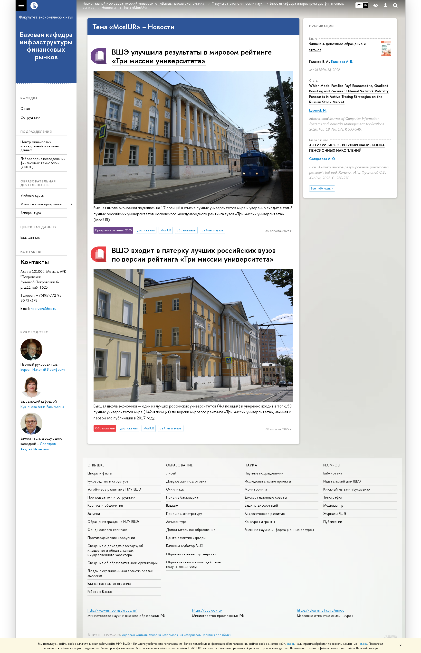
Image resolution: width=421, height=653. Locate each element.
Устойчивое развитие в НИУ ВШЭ (114, 489)
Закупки (93, 513)
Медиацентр (333, 505)
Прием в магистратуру (184, 513)
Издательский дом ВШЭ (342, 481)
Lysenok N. (317, 110)
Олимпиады (175, 489)
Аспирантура (30, 212)
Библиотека (332, 473)
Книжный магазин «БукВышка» (346, 489)
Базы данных (30, 237)
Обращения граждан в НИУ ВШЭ (113, 521)
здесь (290, 644)
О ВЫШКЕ (96, 465)
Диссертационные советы (266, 497)
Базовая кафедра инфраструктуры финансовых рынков (46, 45)
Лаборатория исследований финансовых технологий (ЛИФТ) (43, 162)
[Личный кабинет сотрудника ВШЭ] (385, 5)
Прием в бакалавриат (183, 497)
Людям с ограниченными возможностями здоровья (120, 572)
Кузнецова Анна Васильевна (42, 406)
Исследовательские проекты (268, 481)
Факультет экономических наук (46, 17)
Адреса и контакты (135, 635)
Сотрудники (30, 117)
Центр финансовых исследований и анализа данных (39, 146)
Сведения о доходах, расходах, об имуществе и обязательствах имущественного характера (115, 550)
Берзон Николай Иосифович (42, 369)
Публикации (321, 26)
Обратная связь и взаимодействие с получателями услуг (194, 564)
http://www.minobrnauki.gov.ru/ (112, 610)
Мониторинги (256, 489)
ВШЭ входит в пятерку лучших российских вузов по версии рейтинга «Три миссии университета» (194, 254)
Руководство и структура (107, 481)
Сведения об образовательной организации (122, 562)
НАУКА (251, 465)
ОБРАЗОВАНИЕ (179, 465)
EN (365, 5)
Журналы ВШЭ (334, 513)
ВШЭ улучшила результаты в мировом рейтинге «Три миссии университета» (192, 56)
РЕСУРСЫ (332, 465)
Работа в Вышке (99, 591)
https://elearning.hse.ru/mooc (320, 610)
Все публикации (322, 188)
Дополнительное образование (190, 529)
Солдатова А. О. (322, 158)
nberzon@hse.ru (43, 308)
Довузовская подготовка (186, 481)
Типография (332, 497)
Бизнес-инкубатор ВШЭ (184, 545)
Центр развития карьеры (186, 537)
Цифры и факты (99, 473)
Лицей (171, 473)
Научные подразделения (264, 473)
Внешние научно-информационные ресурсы (279, 529)
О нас (25, 108)
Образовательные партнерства (191, 554)
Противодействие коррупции (111, 537)
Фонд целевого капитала (107, 529)
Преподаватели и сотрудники (111, 497)
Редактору (390, 635)
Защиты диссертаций (261, 505)
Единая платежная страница (109, 583)
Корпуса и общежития (105, 505)
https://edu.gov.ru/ (207, 610)
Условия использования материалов (175, 635)
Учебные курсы (32, 195)
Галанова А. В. (342, 61)
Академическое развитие (265, 513)
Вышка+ (172, 505)
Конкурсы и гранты (260, 521)
